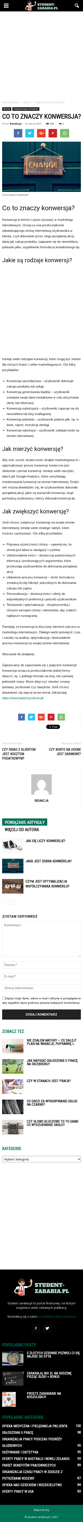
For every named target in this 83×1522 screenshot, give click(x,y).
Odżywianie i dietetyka (20, 1452)
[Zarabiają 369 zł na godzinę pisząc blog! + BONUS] (12, 1379)
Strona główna (10, 102)
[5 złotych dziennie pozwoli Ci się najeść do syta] (12, 1358)
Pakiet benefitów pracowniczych (29, 1465)
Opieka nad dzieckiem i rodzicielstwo (32, 1485)
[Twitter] (47, 1328)
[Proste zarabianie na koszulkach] (9, 1399)
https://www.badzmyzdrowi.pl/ (23, 698)
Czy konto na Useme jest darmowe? (65, 751)
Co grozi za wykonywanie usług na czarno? (52, 1103)
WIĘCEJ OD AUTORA (22, 829)
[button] (77, 5)
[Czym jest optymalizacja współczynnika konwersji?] (12, 886)
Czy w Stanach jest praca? (49, 1081)
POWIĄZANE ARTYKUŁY (25, 822)
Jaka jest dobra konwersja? (49, 861)
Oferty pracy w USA (18, 1491)
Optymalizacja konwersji (26, 108)
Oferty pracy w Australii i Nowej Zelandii (35, 1459)
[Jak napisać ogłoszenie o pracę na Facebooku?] (12, 1066)
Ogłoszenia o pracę (17, 1433)
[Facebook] (35, 1328)
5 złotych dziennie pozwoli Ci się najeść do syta (53, 1354)
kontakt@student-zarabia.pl (57, 1316)
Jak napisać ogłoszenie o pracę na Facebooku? (52, 1062)
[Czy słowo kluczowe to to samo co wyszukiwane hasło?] (12, 1127)
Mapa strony (41, 1510)
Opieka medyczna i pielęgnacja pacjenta (34, 1426)
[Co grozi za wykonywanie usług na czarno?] (12, 1107)
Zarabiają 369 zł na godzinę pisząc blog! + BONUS (49, 1375)
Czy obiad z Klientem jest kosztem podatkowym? (19, 753)
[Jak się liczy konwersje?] (12, 845)
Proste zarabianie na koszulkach (44, 1395)
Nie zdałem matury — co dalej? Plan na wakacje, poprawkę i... (51, 1042)
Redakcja (16, 123)
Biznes (6, 108)
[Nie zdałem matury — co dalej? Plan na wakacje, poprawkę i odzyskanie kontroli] (12, 1046)
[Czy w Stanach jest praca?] (12, 1086)
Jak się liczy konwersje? (45, 841)
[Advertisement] (41, 55)
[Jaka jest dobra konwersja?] (12, 866)
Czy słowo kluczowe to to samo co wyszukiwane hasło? (52, 1123)
